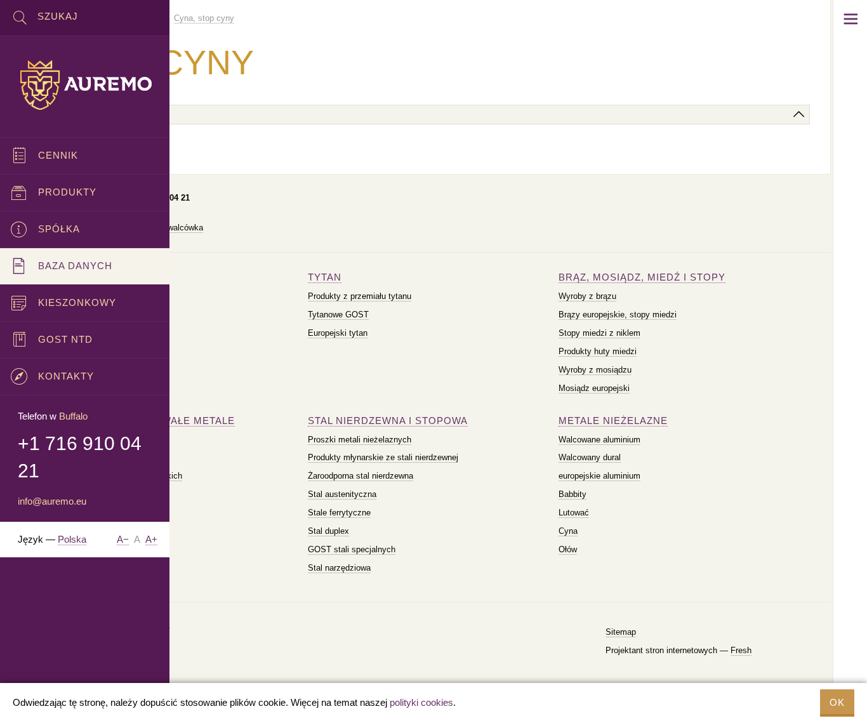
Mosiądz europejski (594, 388)
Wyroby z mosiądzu (595, 370)
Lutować (574, 512)
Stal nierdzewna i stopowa (388, 420)
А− (123, 539)
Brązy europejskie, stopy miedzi (618, 314)
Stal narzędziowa (339, 568)
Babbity (572, 494)
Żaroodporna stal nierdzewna (360, 476)
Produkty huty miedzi (598, 351)
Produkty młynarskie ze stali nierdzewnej (383, 457)
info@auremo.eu (52, 501)
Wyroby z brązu (587, 296)
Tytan (324, 277)
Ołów (568, 549)
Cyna (568, 531)
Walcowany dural (590, 457)
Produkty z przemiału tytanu (359, 296)
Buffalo (73, 416)
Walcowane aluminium (599, 439)
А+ (151, 539)
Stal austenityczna (342, 494)
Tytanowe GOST (338, 314)
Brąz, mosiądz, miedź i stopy (642, 277)
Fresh (741, 650)
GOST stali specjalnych (351, 549)
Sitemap (621, 632)
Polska (72, 539)
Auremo (85, 85)
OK (837, 702)
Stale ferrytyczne (339, 512)
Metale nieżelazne (613, 420)
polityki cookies (421, 702)
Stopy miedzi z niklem (599, 333)
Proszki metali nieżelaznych (359, 439)
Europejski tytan (337, 333)
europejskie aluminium (599, 476)
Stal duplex (328, 531)
